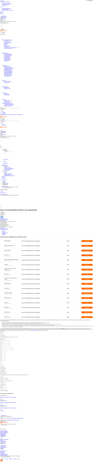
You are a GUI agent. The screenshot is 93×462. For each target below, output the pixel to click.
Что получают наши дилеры (7, 3)
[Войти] (0, 144)
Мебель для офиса (3, 433)
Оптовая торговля (5, 9)
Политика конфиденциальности (7, 10)
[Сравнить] (2, 214)
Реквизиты (2, 448)
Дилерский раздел (3, 445)
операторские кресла (34, 330)
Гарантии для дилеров (6, 4)
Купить (3, 231)
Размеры (3, 233)
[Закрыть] (1, 147)
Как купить (2, 452)
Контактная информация (6, 8)
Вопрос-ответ (2, 451)
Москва (1, 440)
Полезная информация (4, 454)
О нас (1, 438)
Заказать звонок (3, 132)
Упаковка (3, 234)
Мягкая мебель (2, 434)
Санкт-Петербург (3, 441)
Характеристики (5, 232)
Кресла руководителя (3, 430)
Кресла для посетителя (4, 432)
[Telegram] (2, 217)
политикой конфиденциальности (16, 418)
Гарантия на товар (3, 450)
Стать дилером (2, 446)
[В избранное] (2, 213)
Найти (3, 121)
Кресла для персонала (4, 431)
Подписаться (2, 453)
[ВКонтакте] (1, 217)
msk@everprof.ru (3, 19)
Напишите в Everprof (3, 455)
